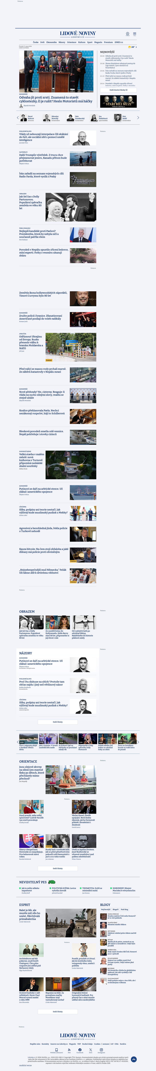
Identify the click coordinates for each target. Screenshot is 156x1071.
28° (133, 47)
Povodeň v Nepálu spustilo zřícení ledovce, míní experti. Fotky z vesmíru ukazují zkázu (120, 85)
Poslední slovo (25, 131)
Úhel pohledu (24, 228)
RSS (69, 1052)
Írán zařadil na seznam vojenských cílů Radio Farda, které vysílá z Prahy (120, 72)
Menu (134, 35)
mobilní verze (25, 1065)
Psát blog (124, 909)
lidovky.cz (78, 1036)
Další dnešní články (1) (118, 90)
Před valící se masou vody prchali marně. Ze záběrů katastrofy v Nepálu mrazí (120, 78)
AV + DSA (114, 1044)
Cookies (97, 1044)
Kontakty (45, 1044)
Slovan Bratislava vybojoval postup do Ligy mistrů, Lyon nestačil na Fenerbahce (120, 65)
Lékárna (22, 507)
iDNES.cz (119, 42)
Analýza (22, 334)
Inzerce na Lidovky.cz (59, 1044)
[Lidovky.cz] (78, 34)
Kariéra (123, 1044)
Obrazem (22, 194)
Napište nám (35, 1044)
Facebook (80, 1052)
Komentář (23, 94)
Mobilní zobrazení (56, 1052)
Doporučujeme (25, 451)
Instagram (101, 1052)
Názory (62, 42)
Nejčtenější (105, 909)
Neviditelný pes (33, 882)
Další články (58, 722)
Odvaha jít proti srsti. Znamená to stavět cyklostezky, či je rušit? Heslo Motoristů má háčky (119, 58)
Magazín (98, 42)
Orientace (71, 42)
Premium (108, 42)
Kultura (81, 42)
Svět (42, 42)
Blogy (105, 905)
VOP (79, 1044)
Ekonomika (51, 42)
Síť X (90, 1052)
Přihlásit (128, 35)
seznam (106, 1044)
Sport (89, 42)
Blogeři (115, 909)
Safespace (23, 152)
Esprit (24, 905)
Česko (35, 42)
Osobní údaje (87, 1044)
